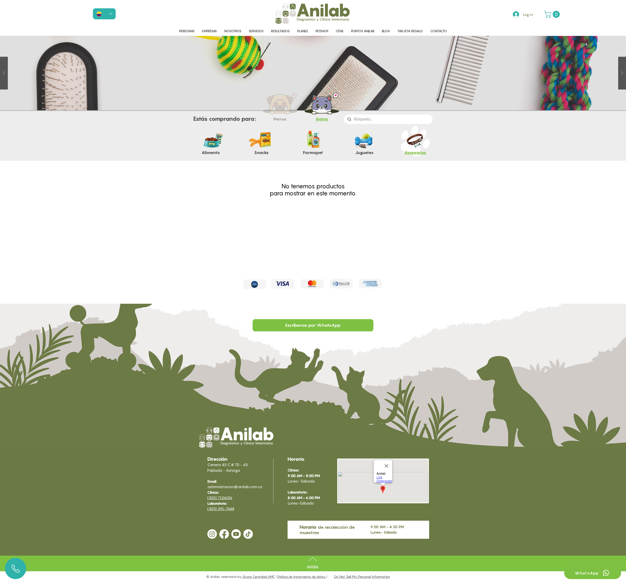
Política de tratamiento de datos (301, 577)
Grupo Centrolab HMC (258, 577)
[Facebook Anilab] (224, 534)
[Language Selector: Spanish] (104, 13)
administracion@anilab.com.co (234, 486)
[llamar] (15, 568)
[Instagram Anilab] (212, 534)
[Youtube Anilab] (236, 534)
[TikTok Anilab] (248, 534)
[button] (552, 14)
